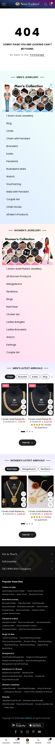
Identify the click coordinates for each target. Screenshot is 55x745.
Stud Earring (13, 184)
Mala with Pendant (17, 191)
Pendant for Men (9, 622)
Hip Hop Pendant (43, 622)
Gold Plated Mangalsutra (13, 657)
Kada (9, 153)
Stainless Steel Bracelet (33, 700)
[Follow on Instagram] (27, 732)
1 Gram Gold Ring (9, 638)
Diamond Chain (36, 594)
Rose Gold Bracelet (24, 704)
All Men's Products (17, 214)
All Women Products (18, 276)
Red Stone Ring (44, 641)
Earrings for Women (13, 692)
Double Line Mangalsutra (13, 660)
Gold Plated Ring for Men (30, 638)
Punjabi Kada (8, 610)
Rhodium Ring (30, 641)
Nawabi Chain (8, 594)
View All (26, 442)
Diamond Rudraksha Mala (30, 629)
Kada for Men (42, 606)
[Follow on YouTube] (39, 732)
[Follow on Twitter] (21, 732)
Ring (9, 123)
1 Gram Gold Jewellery (19, 115)
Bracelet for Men (9, 603)
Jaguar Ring (42, 645)
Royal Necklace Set (10, 679)
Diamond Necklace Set (12, 676)
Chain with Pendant (18, 138)
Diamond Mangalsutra (36, 660)
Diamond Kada (22, 610)
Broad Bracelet (8, 606)
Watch (10, 176)
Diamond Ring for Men (11, 641)
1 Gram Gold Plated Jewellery (24, 268)
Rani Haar (12, 306)
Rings (9, 299)
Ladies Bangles (15, 322)
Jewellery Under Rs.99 (11, 700)
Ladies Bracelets (16, 329)
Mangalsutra (14, 284)
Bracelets (12, 146)
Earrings (11, 344)
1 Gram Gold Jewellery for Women (38, 692)
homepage (37, 54)
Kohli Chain (22, 594)
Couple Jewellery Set (44, 704)
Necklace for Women (11, 672)
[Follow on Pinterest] (33, 732)
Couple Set (13, 199)
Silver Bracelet (8, 704)
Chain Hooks (14, 207)
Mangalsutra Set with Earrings (15, 664)
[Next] (52, 376)
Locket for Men (8, 625)
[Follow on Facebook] (15, 732)
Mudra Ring (7, 648)
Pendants (12, 161)
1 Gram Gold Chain (35, 591)
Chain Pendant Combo (26, 625)
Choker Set (13, 314)
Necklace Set (27, 672)
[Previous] (3, 376)
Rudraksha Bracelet (25, 606)
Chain (10, 131)
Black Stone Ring (27, 645)
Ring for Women (44, 688)
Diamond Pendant (26, 622)
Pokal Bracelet (24, 603)
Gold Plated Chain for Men (13, 591)
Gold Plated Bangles (26, 688)
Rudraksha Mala (16, 169)
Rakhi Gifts (9, 707)
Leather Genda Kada (11, 613)
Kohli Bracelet (38, 603)
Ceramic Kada (38, 610)
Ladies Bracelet (8, 688)
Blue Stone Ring (11, 645)
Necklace (12, 291)
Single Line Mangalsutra (36, 657)
